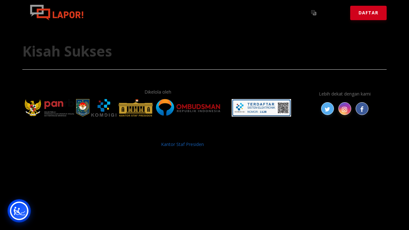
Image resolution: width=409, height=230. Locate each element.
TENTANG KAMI (242, 134)
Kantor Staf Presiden (182, 144)
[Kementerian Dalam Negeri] (83, 108)
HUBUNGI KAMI (323, 134)
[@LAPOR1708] (327, 108)
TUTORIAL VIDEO (283, 134)
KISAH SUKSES (150, 134)
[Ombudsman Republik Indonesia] (191, 108)
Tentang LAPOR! (118, 13)
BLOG (124, 134)
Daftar (368, 13)
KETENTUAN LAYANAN (195, 134)
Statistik (160, 13)
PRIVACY (78, 134)
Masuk (334, 13)
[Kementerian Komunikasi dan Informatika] (103, 108)
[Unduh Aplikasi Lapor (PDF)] (261, 108)
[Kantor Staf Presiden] (135, 108)
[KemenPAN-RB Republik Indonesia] (49, 108)
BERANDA (102, 134)
